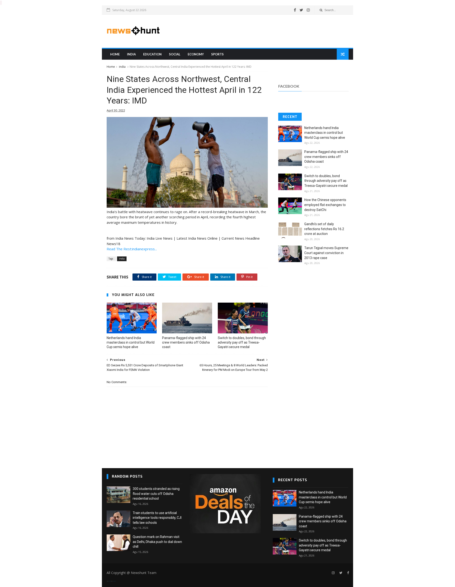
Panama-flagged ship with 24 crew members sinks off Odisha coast (186, 342)
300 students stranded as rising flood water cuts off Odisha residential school (156, 493)
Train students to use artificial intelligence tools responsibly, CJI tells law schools (157, 517)
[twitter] (301, 9)
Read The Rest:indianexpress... (132, 248)
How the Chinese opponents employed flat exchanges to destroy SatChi (325, 204)
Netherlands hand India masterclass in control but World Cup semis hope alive (131, 342)
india (131, 54)
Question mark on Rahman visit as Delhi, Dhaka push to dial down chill (157, 541)
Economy (196, 54)
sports (217, 54)
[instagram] (308, 9)
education (152, 54)
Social (174, 54)
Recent (290, 117)
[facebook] (295, 9)
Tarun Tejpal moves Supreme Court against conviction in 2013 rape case (326, 253)
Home (115, 54)
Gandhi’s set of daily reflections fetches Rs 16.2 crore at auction (324, 229)
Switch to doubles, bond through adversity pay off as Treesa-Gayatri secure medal (242, 342)
